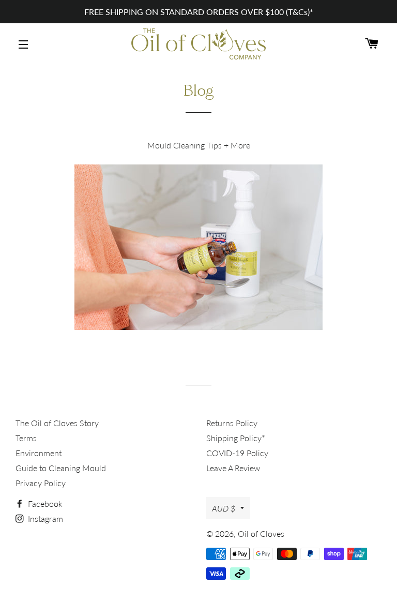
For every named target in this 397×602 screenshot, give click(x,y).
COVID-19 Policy (237, 453)
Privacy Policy (41, 483)
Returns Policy (231, 423)
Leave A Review (233, 468)
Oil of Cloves (261, 533)
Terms (26, 438)
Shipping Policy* (235, 438)
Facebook (44, 503)
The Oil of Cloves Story (57, 423)
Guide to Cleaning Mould (61, 468)
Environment (39, 453)
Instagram (44, 518)
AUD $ (223, 508)
